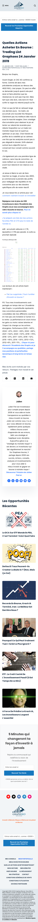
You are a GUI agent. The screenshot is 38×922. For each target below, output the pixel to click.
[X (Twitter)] (15, 378)
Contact (25, 874)
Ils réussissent (25, 871)
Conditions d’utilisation (19, 881)
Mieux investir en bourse (19, 862)
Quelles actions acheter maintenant (19, 865)
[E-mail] (31, 378)
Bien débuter (25, 868)
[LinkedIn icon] (12, 480)
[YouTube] (8, 797)
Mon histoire (12, 868)
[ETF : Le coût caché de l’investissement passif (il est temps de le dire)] (19, 661)
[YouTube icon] (29, 480)
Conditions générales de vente (19, 877)
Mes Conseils (10, 859)
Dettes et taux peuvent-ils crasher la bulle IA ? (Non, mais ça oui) (18, 570)
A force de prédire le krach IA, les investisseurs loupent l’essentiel (18, 714)
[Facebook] (6, 378)
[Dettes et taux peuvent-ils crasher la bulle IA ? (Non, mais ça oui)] (19, 553)
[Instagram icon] (25, 480)
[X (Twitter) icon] (21, 480)
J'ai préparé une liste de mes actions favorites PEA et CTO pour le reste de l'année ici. (17, 221)
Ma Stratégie (14, 874)
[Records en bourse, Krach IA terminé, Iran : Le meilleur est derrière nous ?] (19, 590)
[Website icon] (17, 480)
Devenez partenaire (19, 884)
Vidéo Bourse (11, 871)
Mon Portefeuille (25, 859)
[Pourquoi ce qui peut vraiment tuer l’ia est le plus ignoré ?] (19, 627)
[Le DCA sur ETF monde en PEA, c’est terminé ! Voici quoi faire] (19, 519)
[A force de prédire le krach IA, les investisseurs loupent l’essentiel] (19, 698)
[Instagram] (30, 797)
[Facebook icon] (8, 480)
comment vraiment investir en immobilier (19, 196)
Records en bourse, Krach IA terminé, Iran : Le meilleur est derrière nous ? (17, 607)
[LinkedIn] (23, 378)
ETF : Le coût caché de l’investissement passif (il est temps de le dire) (17, 677)
